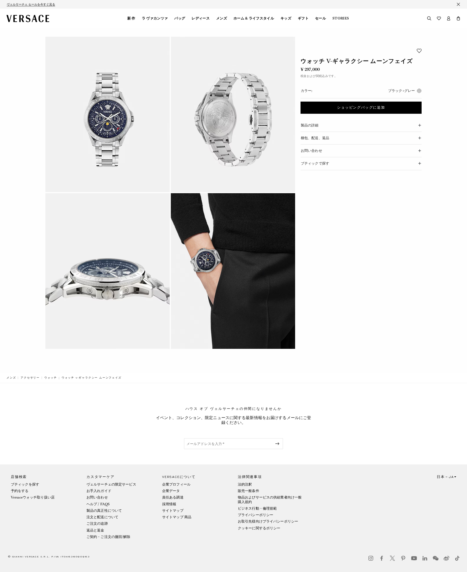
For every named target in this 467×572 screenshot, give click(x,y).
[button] (458, 18)
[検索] (429, 18)
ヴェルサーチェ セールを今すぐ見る (31, 4)
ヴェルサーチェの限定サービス (111, 484)
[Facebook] (381, 558)
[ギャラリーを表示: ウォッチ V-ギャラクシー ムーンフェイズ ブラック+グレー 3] (107, 271)
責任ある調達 (173, 497)
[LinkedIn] (425, 558)
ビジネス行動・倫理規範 (257, 508)
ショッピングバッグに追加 (361, 107)
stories (340, 18)
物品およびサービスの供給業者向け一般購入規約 (270, 499)
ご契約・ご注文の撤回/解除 (108, 536)
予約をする (20, 491)
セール (320, 18)
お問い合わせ (97, 497)
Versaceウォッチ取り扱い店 (33, 497)
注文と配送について (102, 517)
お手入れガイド (98, 491)
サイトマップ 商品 (176, 517)
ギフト (303, 18)
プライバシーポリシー (255, 515)
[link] (11, 378)
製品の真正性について (104, 510)
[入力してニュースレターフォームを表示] (278, 444)
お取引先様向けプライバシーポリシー (268, 521)
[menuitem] (131, 18)
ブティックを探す (25, 484)
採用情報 (169, 504)
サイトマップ (173, 510)
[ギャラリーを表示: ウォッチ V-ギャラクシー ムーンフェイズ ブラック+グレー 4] (233, 271)
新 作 (131, 18)
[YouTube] (414, 558)
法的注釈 (245, 484)
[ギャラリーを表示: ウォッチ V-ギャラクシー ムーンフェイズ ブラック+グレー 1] (107, 114)
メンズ (221, 18)
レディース (201, 18)
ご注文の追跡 (97, 523)
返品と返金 (95, 530)
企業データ (171, 491)
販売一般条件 (248, 491)
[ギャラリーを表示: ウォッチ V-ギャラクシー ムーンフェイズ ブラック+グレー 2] (233, 114)
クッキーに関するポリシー (259, 528)
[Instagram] (371, 558)
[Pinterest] (403, 558)
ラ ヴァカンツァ (155, 18)
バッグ (179, 18)
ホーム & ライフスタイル (254, 18)
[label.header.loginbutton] (448, 18)
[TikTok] (457, 558)
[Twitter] (392, 558)
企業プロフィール (176, 484)
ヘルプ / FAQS (98, 504)
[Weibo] (446, 558)
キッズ (286, 18)
